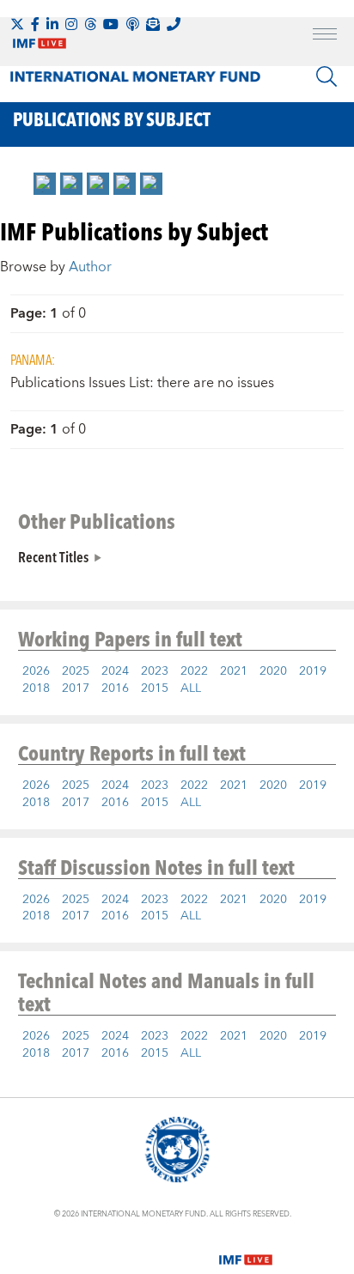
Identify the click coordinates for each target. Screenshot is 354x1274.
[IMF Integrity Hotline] (173, 24)
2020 (273, 671)
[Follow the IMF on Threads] (90, 24)
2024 (115, 671)
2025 (75, 671)
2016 (115, 688)
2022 (194, 671)
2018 (36, 688)
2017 (75, 688)
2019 (313, 671)
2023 (154, 671)
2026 (36, 671)
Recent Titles (53, 556)
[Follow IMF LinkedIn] (52, 24)
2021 (233, 671)
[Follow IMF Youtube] (111, 24)
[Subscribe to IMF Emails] (153, 24)
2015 (154, 688)
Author (90, 267)
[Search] (326, 76)
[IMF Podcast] (132, 24)
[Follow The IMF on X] (17, 24)
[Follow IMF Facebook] (35, 24)
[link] (45, 184)
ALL (190, 688)
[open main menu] (325, 36)
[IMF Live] (246, 1249)
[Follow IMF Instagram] (71, 24)
